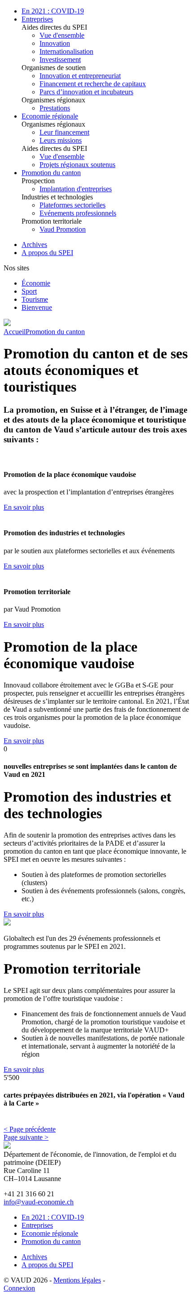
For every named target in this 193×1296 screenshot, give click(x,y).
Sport (29, 291)
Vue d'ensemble (61, 35)
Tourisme (35, 299)
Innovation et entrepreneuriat (80, 75)
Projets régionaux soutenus (77, 164)
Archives (34, 244)
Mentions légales (77, 1280)
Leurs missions (60, 140)
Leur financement (64, 132)
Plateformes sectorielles (72, 205)
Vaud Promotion (62, 229)
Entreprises (37, 19)
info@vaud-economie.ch (39, 1202)
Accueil (15, 331)
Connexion (19, 1288)
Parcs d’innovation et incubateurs (86, 92)
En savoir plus (24, 507)
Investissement (60, 59)
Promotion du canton (51, 172)
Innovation (54, 43)
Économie (36, 283)
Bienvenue (37, 307)
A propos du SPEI (47, 252)
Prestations (54, 108)
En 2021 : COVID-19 (53, 11)
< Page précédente (30, 1129)
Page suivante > (26, 1137)
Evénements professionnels (77, 213)
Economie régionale (50, 116)
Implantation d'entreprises (75, 189)
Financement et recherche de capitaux (92, 84)
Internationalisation (66, 51)
